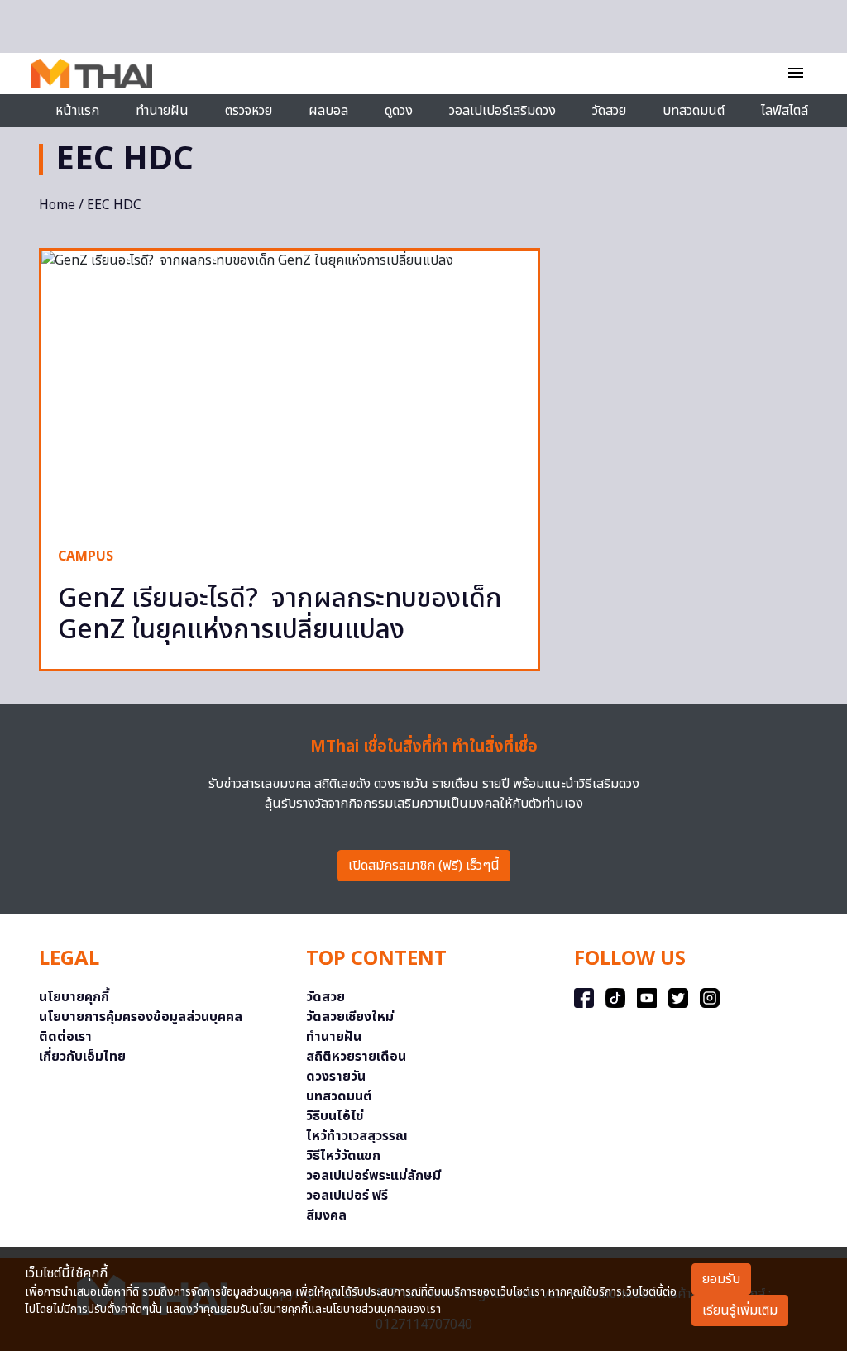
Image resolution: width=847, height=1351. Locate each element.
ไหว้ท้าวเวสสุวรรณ (357, 1136)
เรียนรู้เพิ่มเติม (740, 1310)
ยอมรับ (721, 1279)
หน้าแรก (77, 111)
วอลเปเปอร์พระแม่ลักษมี (373, 1176)
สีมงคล (326, 1215)
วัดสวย (609, 111)
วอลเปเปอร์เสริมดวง (502, 111)
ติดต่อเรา (65, 1037)
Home (57, 205)
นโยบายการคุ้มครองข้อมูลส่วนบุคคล (140, 1017)
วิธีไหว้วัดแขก (343, 1156)
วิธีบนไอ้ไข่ (335, 1116)
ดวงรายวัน (336, 1076)
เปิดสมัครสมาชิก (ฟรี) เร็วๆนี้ (424, 866)
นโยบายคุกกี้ (74, 997)
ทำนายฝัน (162, 111)
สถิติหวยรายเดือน (356, 1057)
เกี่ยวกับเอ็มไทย (82, 1057)
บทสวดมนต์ (694, 111)
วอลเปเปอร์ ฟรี (347, 1195)
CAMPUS (85, 556)
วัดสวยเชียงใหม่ (350, 1017)
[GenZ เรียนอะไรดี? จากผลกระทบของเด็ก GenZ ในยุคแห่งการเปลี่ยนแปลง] (289, 390)
